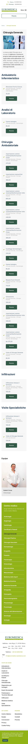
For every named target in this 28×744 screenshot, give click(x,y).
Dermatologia (8, 547)
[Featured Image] (14, 475)
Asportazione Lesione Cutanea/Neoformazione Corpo (13, 155)
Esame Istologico (11, 121)
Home (3, 25)
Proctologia (8, 607)
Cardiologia (8, 525)
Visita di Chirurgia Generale (14, 352)
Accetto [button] (5, 740)
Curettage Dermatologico (14, 249)
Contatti (17, 717)
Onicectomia (10, 296)
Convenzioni (5, 720)
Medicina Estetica (10, 581)
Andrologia (7, 516)
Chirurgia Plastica (10, 538)
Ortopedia (7, 590)
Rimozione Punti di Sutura (14, 87)
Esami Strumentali (7, 690)
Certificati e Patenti (10, 529)
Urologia (7, 620)
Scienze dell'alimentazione (13, 611)
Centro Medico (6, 714)
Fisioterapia (8, 559)
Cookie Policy (6, 725)
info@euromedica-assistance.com (16, 656)
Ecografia (7, 551)
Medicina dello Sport (11, 577)
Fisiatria (6, 555)
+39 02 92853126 (17, 652)
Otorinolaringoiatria (10, 598)
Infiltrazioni (5, 698)
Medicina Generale (10, 585)
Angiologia (7, 521)
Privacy (4, 722)
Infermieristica (9, 568)
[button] (4, 479)
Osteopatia (7, 594)
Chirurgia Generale (10, 534)
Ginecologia (8, 564)
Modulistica (18, 714)
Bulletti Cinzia (8, 490)
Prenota (11, 98)
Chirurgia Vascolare (10, 542)
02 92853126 (17, 2)
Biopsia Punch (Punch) (13, 280)
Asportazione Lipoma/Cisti (14, 174)
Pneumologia (8, 603)
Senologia (7, 615)
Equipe (4, 717)
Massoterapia (8, 572)
